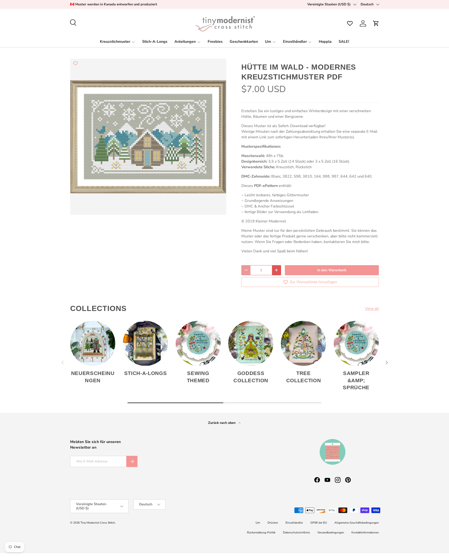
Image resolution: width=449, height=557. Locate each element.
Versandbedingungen (330, 532)
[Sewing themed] (198, 343)
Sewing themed (198, 376)
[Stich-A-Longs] (145, 343)
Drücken (273, 523)
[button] (376, 23)
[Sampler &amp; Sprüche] (356, 343)
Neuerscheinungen (93, 376)
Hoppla (325, 41)
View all (372, 308)
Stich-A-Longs (154, 41)
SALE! (344, 41)
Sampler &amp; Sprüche (356, 380)
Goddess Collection (250, 376)
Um (268, 41)
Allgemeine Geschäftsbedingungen (356, 523)
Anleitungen (185, 41)
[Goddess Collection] (250, 343)
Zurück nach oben (222, 423)
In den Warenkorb (331, 270)
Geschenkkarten (244, 41)
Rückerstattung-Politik (261, 532)
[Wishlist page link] (350, 23)
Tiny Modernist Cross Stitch (97, 523)
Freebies (215, 41)
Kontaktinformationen (365, 532)
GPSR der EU (318, 523)
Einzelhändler (295, 41)
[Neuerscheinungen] (92, 343)
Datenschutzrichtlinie (296, 532)
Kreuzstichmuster (115, 41)
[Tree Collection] (303, 343)
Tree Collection (303, 376)
